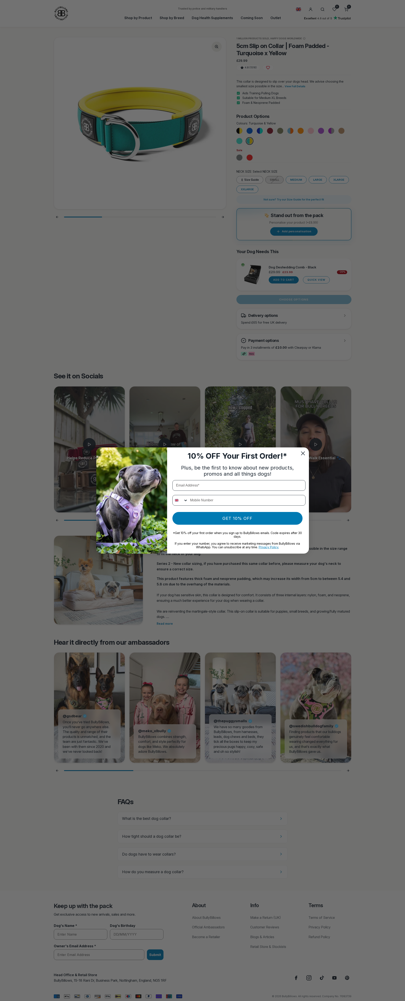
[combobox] (180, 500)
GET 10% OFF (237, 518)
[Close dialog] (303, 453)
